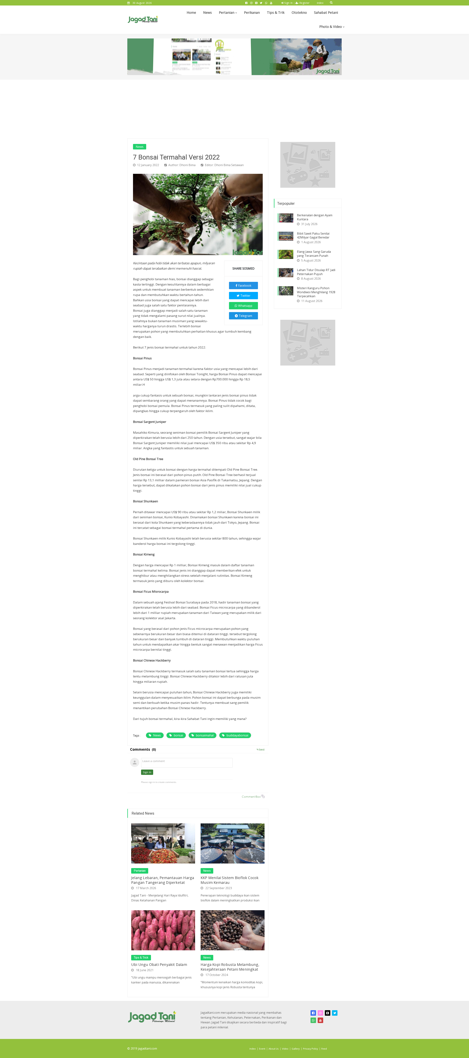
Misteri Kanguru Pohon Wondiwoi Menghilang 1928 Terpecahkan (316, 292)
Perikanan (252, 12)
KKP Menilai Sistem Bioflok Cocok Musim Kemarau (229, 880)
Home (191, 12)
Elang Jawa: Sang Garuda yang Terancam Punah (314, 254)
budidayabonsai (237, 735)
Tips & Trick (141, 957)
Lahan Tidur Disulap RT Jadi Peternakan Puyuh (316, 272)
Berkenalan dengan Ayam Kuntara (314, 217)
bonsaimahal (205, 735)
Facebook (244, 286)
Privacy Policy (310, 1048)
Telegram (245, 316)
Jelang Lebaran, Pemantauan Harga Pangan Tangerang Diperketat (162, 880)
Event (262, 1048)
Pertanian (226, 12)
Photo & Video (330, 26)
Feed (324, 1048)
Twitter (245, 296)
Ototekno (299, 12)
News (207, 12)
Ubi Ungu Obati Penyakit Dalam (159, 964)
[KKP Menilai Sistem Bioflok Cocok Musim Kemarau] (233, 843)
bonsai (178, 735)
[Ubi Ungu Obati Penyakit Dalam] (163, 930)
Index (253, 1048)
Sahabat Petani (326, 12)
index (320, 3)
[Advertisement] (234, 107)
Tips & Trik (276, 12)
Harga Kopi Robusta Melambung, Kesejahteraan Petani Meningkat (230, 967)
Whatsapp (245, 306)
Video (285, 1048)
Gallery (296, 1048)
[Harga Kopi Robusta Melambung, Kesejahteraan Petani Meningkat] (233, 930)
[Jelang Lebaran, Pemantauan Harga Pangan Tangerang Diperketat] (163, 843)
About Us (274, 1048)
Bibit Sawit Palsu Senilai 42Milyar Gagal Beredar (313, 235)
